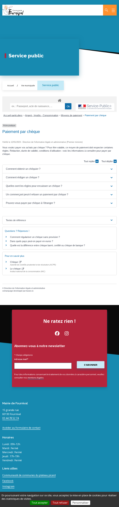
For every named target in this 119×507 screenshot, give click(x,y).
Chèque (14, 262)
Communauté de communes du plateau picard (29, 475)
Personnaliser (80, 502)
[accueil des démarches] (59, 99)
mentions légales (36, 377)
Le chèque (15, 268)
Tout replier (89, 161)
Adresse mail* (21, 359)
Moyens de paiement (71, 115)
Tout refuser (60, 502)
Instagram (8, 486)
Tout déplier (107, 161)
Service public (50, 85)
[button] (59, 169)
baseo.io (29, 291)
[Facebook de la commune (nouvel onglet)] (55, 333)
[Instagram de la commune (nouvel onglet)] (64, 333)
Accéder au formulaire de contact (21, 427)
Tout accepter (39, 502)
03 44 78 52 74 (10, 418)
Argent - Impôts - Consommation (41, 115)
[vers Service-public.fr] (95, 107)
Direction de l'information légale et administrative (24, 288)
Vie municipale (28, 85)
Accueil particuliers (12, 115)
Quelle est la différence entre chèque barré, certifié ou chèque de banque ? (48, 245)
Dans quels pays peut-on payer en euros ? (31, 241)
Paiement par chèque (95, 115)
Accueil (10, 85)
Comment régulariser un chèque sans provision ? (35, 237)
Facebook (7, 480)
